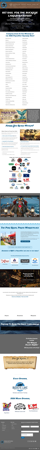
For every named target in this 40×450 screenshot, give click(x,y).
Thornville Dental (35, 265)
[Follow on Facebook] (28, 441)
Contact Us (13, 428)
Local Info (34, 4)
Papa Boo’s (6, 412)
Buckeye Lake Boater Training (20, 392)
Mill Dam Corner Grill (20, 411)
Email (22, 429)
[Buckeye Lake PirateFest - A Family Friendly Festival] (4, 5)
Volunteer (3, 430)
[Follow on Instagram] (30, 441)
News (37, 4)
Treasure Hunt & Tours (16, 4)
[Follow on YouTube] (35, 441)
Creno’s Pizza (5, 264)
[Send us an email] (34, 441)
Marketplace (29, 4)
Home (11, 4)
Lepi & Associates (15, 265)
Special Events (23, 4)
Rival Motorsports (25, 263)
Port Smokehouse (33, 411)
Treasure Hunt (4, 425)
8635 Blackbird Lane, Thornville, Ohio (31, 239)
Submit (23, 437)
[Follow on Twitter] (32, 441)
